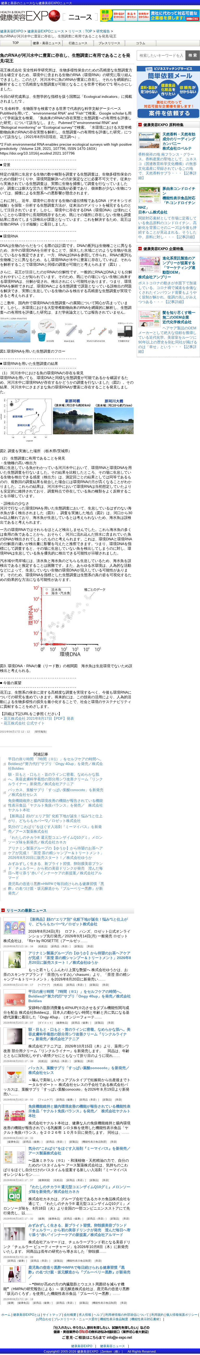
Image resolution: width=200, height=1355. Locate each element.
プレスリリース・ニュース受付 (76, 1319)
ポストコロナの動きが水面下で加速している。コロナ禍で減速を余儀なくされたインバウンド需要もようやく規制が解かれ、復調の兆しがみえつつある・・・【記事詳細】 (167, 292)
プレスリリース (109, 43)
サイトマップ (52, 1315)
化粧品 (43, 946)
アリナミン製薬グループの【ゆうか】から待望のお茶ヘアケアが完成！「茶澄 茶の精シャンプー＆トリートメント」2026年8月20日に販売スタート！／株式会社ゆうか (56, 853)
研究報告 (40, 731)
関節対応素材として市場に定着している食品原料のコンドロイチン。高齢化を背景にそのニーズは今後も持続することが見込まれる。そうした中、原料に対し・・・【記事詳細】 (167, 227)
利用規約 (157, 1315)
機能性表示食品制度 (94, 1141)
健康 (41, 1218)
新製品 (79, 946)
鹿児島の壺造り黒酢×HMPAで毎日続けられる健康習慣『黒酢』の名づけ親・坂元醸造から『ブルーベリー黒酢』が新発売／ (56, 888)
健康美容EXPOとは (26, 1315)
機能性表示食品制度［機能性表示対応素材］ (131, 1319)
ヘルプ (98, 1315)
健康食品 (62, 1022)
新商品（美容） (61, 946)
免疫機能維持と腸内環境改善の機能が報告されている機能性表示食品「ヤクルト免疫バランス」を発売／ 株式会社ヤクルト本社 (55, 805)
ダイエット (45, 1022)
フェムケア (45, 1099)
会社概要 (70, 1315)
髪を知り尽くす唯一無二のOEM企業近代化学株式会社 (178, 317)
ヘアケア (44, 984)
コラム (140, 43)
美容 (90, 946)
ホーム (6, 1315)
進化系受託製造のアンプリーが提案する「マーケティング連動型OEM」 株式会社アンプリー (166, 267)
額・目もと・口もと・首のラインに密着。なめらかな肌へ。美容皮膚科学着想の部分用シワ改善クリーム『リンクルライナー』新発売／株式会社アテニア (55, 779)
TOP (15, 43)
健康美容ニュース (112, 1346)
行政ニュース (78, 43)
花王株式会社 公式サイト (24, 723)
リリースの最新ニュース (27, 910)
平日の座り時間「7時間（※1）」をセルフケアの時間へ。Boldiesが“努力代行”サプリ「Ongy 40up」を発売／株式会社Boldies (55, 763)
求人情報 (85, 1315)
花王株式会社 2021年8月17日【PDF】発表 (39, 718)
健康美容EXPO (81, 1346)
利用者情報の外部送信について (127, 1315)
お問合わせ (44, 1319)
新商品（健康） (81, 1022)
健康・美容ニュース (47, 43)
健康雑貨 (44, 1180)
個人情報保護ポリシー (181, 1315)
